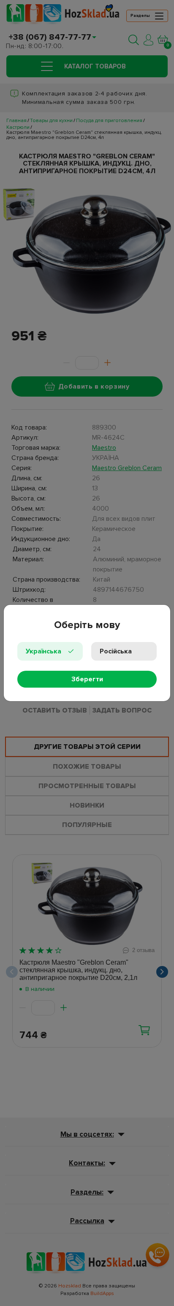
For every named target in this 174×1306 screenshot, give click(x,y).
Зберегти (87, 679)
